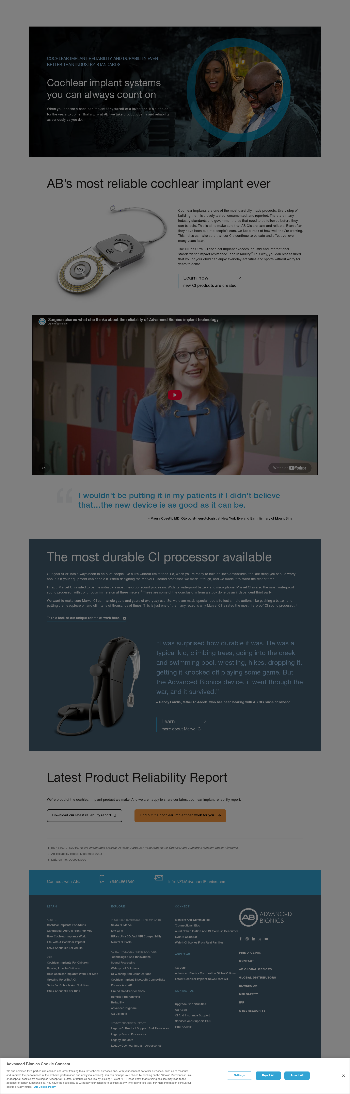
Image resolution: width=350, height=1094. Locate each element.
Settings (239, 1075)
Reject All (268, 1075)
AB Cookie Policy (45, 1087)
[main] (175, 1076)
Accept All (296, 1075)
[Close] (343, 1075)
